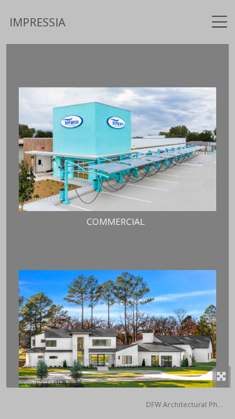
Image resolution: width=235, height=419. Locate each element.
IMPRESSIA (37, 22)
